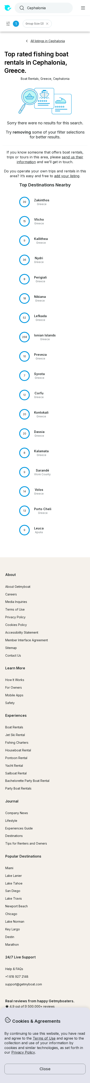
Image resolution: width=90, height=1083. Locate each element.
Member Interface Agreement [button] (26, 640)
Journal (11, 801)
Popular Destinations (23, 856)
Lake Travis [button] (13, 898)
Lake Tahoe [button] (13, 883)
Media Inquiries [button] (16, 602)
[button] (30, 79)
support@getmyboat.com (23, 984)
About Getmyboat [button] (17, 586)
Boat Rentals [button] (14, 727)
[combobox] (43, 8)
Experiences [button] (16, 715)
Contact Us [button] (13, 655)
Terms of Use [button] (44, 1038)
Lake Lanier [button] (13, 875)
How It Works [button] (14, 680)
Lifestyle (11, 820)
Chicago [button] (11, 914)
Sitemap (11, 648)
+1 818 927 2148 (16, 976)
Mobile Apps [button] (14, 695)
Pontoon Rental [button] (16, 758)
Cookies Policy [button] (16, 625)
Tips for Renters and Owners (26, 843)
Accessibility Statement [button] (21, 632)
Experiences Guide (19, 828)
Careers (11, 594)
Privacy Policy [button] (23, 1052)
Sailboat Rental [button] (16, 773)
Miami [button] (9, 868)
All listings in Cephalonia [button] (48, 41)
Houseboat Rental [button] (18, 750)
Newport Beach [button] (16, 906)
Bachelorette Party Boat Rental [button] (27, 781)
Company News (16, 813)
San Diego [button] (12, 891)
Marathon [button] (12, 944)
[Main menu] (83, 8)
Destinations (14, 836)
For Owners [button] (13, 687)
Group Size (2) (35, 23)
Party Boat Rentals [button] (18, 788)
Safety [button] (10, 703)
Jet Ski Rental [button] (15, 735)
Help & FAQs (14, 969)
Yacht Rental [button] (14, 765)
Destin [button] (9, 937)
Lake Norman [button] (14, 921)
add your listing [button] (66, 176)
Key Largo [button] (12, 929)
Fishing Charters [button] (16, 742)
